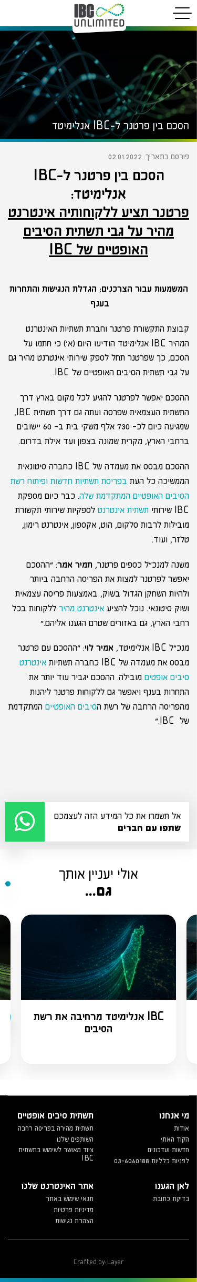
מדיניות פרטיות (74, 1209)
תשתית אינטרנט (123, 509)
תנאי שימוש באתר (70, 1198)
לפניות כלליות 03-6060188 (151, 1160)
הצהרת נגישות (74, 1220)
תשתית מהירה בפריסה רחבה (56, 1128)
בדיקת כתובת (171, 1198)
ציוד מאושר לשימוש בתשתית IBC (56, 1153)
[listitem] (98, 989)
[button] (97, 822)
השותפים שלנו (75, 1139)
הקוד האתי (175, 1139)
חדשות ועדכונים (168, 1149)
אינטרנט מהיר (81, 607)
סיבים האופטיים (71, 706)
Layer (115, 1261)
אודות (181, 1128)
